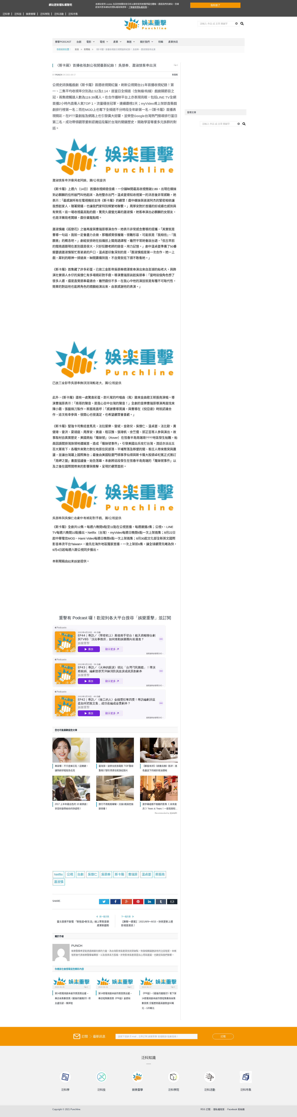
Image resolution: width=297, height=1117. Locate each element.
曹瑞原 (133, 874)
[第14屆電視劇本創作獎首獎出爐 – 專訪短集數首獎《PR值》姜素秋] (115, 982)
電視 (102, 41)
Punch (58, 75)
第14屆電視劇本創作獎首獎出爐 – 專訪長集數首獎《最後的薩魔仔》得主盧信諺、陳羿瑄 (73, 998)
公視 (70, 874)
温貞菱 (146, 874)
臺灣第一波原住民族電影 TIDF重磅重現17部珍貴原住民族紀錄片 (116, 768)
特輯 (160, 41)
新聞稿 (175, 75)
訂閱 (223, 1036)
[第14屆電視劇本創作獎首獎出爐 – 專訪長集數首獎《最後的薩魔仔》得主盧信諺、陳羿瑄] (71, 982)
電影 (88, 41)
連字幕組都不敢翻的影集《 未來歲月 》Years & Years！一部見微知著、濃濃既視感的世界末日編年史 (159, 807)
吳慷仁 (92, 874)
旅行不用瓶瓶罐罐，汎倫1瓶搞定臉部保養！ (116, 806)
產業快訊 (173, 41)
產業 (115, 41)
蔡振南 (160, 874)
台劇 (78, 41)
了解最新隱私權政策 (137, 7)
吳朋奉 (106, 874)
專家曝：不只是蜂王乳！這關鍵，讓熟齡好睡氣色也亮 (71, 768)
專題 (129, 41)
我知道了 (215, 5)
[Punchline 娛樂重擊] (145, 23)
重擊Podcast (63, 41)
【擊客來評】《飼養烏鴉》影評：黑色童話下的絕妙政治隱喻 (159, 768)
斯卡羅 (119, 874)
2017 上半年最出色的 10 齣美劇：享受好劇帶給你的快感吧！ (72, 806)
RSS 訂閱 (205, 1109)
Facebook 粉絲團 (236, 1109)
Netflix (58, 874)
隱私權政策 (218, 1109)
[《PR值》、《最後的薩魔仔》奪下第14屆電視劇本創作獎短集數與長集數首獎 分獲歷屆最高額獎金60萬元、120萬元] (158, 982)
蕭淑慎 (58, 882)
